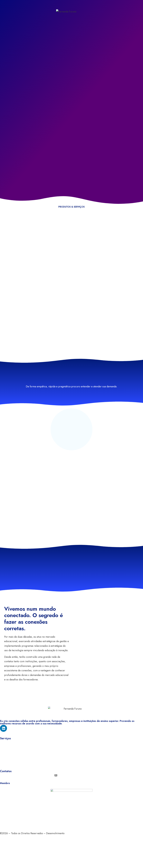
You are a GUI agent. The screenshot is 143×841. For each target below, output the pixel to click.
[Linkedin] (3, 728)
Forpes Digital (72, 833)
